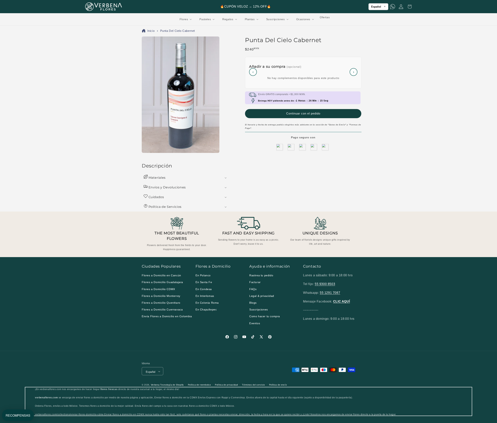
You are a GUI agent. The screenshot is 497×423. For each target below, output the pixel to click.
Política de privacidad (226, 385)
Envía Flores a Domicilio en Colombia (167, 316)
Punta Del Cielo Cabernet (177, 30)
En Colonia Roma (207, 302)
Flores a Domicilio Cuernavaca (162, 309)
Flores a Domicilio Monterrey (161, 295)
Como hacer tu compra (264, 316)
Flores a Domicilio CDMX (158, 289)
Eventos (254, 323)
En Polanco (203, 275)
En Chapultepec (206, 309)
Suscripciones (258, 309)
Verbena (155, 385)
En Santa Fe (203, 282)
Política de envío (278, 385)
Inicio (151, 30)
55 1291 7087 (330, 292)
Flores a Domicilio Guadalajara (162, 282)
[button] (185, 19)
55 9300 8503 (325, 284)
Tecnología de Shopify (172, 385)
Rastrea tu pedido (261, 275)
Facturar (255, 282)
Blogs (253, 302)
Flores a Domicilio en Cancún (161, 275)
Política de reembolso (199, 385)
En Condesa (203, 289)
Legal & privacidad (261, 295)
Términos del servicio (253, 385)
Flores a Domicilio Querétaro (161, 302)
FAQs (252, 289)
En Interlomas (204, 295)
